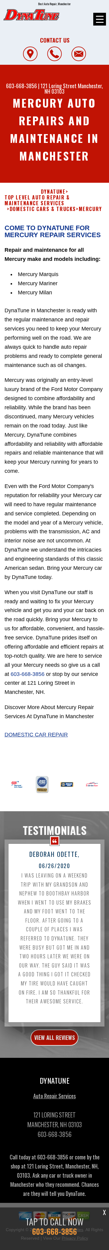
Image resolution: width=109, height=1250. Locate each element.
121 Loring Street (59, 86)
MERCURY (90, 209)
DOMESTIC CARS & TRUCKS (43, 209)
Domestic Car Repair (36, 735)
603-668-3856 (21, 86)
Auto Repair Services (54, 1096)
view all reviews (54, 1037)
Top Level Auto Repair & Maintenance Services (37, 200)
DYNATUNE (53, 192)
